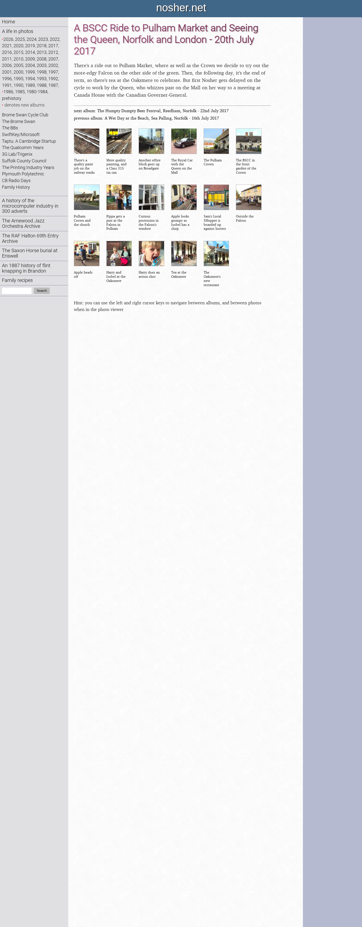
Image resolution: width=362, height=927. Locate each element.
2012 (53, 52)
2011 (7, 59)
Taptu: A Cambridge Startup (29, 141)
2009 (30, 59)
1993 (42, 78)
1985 (20, 91)
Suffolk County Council (24, 160)
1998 (42, 72)
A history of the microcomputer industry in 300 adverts (30, 206)
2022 (55, 39)
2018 (42, 45)
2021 (7, 45)
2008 (42, 59)
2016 (7, 52)
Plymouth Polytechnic (23, 173)
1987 (53, 85)
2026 (8, 39)
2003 (42, 65)
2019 (30, 45)
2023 (43, 39)
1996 (7, 78)
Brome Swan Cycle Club (25, 114)
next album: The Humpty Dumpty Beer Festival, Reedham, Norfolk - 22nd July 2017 (151, 110)
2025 (20, 39)
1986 (8, 91)
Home (8, 22)
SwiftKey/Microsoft (21, 134)
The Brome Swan (18, 121)
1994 (30, 78)
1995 (18, 78)
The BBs (10, 127)
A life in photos (17, 31)
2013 (42, 52)
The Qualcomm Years (23, 147)
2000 (18, 72)
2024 (31, 39)
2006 (7, 65)
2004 (30, 65)
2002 (53, 65)
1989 (30, 85)
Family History (16, 187)
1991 (7, 85)
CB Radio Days (16, 180)
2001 (7, 72)
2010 (18, 59)
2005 (18, 65)
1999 (30, 72)
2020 (18, 45)
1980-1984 (37, 91)
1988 (42, 85)
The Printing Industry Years (28, 167)
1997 (53, 72)
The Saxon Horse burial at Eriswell (29, 253)
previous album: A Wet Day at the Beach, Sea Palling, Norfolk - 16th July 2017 (146, 118)
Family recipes (17, 280)
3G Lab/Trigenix (17, 154)
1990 (18, 85)
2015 (18, 52)
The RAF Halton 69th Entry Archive (30, 238)
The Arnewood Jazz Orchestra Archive (23, 223)
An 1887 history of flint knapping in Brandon (26, 268)
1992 (53, 78)
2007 (53, 59)
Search (42, 291)
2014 (30, 52)
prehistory (11, 98)
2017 (53, 45)
